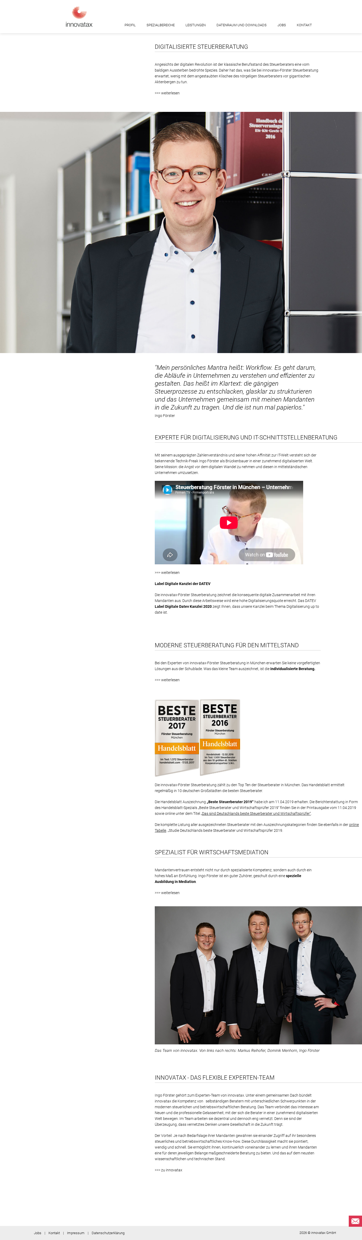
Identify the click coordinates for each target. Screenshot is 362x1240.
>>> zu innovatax (168, 1170)
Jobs (281, 25)
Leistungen (196, 25)
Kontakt (304, 25)
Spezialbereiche (161, 25)
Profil (130, 25)
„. (256, 813)
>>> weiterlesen (167, 93)
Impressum (76, 1233)
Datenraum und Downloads (242, 25)
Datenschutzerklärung (108, 1233)
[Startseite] (79, 16)
